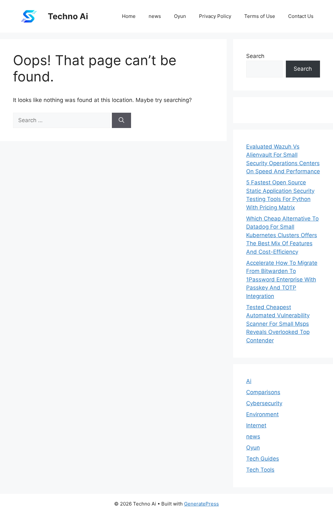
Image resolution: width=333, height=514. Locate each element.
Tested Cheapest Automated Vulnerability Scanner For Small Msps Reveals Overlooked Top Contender (278, 324)
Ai (248, 381)
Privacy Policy (215, 16)
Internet (256, 425)
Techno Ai (68, 16)
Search (255, 56)
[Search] (121, 120)
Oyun (180, 16)
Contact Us (300, 16)
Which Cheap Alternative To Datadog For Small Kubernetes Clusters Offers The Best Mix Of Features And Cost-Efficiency (282, 235)
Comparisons (263, 392)
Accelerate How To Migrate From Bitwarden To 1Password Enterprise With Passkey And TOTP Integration (281, 279)
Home (129, 16)
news (155, 16)
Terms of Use (259, 16)
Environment (262, 414)
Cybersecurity (264, 403)
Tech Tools (260, 469)
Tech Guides (262, 458)
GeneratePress (201, 504)
